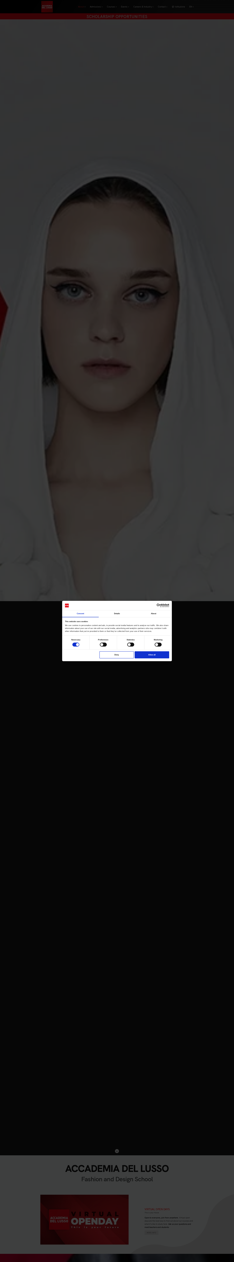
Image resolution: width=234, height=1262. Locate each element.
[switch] (103, 645)
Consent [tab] (80, 613)
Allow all (152, 655)
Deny (116, 655)
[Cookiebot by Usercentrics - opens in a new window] (158, 605)
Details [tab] (117, 613)
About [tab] (153, 613)
